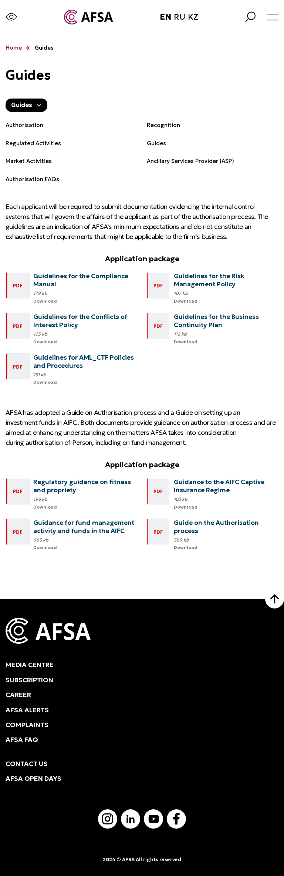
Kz (193, 17)
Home (14, 47)
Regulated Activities (33, 143)
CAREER (18, 695)
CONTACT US (27, 764)
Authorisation (24, 125)
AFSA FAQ (22, 740)
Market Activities (29, 160)
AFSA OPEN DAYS (33, 779)
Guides (156, 143)
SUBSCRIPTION (29, 680)
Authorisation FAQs (32, 179)
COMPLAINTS (27, 725)
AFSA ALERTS (27, 710)
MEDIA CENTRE (30, 665)
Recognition (163, 125)
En (165, 17)
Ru (179, 17)
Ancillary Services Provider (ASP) (190, 160)
